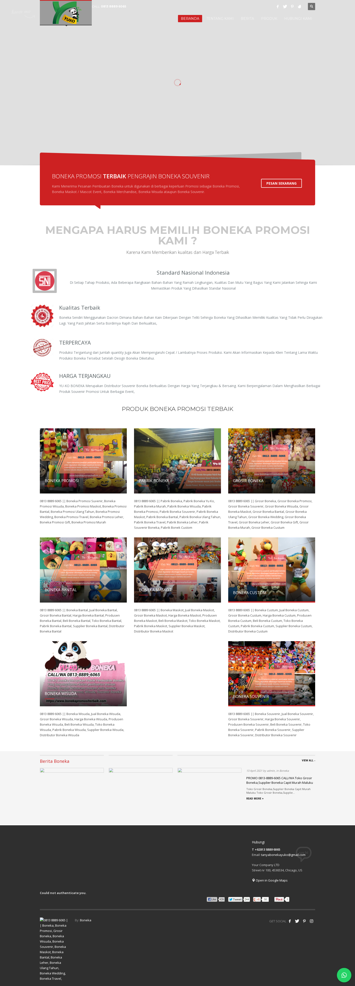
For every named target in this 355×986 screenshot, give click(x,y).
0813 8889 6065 (113, 6)
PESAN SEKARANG (281, 183)
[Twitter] (285, 6)
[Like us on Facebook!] (289, 921)
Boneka (85, 920)
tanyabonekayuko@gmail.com (283, 855)
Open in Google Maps (271, 880)
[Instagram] (311, 921)
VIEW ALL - (308, 760)
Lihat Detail (113, 115)
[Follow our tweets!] (297, 921)
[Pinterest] (292, 6)
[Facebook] (277, 6)
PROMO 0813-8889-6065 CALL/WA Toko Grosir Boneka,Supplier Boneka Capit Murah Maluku (279, 780)
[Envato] (299, 6)
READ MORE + (255, 798)
